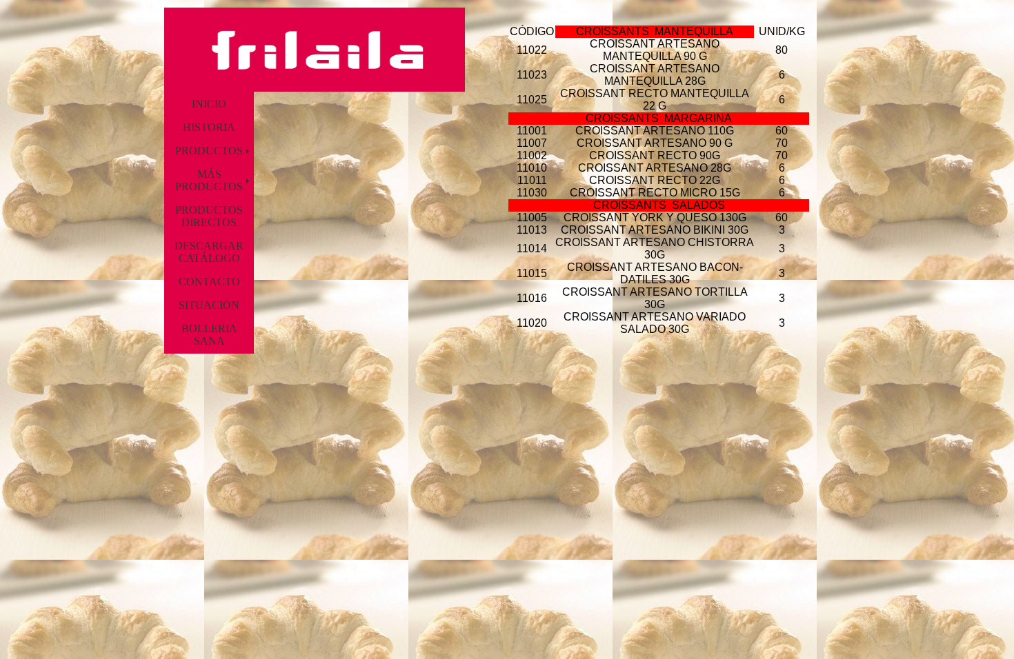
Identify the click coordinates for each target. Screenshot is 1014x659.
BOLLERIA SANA (209, 335)
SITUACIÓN (209, 305)
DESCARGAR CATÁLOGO (209, 252)
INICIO (209, 104)
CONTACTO (209, 281)
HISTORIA (209, 127)
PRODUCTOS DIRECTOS (209, 216)
